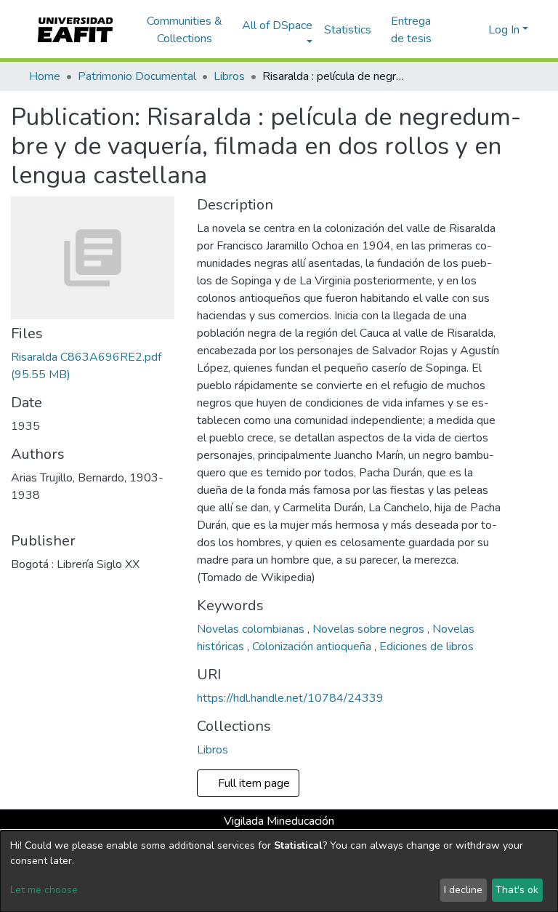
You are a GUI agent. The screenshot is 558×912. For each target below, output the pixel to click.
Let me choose (44, 890)
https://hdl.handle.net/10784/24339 (290, 698)
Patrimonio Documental (137, 76)
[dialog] (279, 871)
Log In (503, 30)
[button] (475, 30)
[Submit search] (454, 30)
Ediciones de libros (426, 647)
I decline (463, 890)
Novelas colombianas (252, 629)
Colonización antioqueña (313, 647)
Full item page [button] (255, 783)
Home (44, 76)
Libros (229, 76)
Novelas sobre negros (369, 629)
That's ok (517, 890)
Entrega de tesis (411, 30)
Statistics (347, 30)
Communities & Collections (184, 30)
